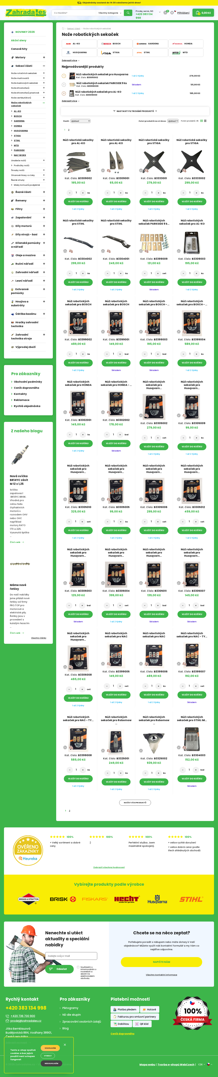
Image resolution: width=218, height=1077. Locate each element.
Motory (20, 57)
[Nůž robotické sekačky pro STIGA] (154, 161)
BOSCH (18, 116)
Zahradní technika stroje (21, 336)
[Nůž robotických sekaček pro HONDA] (78, 403)
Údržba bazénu (25, 314)
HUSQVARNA (21, 130)
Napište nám (161, 962)
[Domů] (63, 27)
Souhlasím (50, 1048)
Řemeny (20, 200)
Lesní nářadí (24, 281)
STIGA (17, 135)
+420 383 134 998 (144, 16)
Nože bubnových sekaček (24, 83)
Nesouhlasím (51, 1063)
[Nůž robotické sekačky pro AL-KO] (78, 161)
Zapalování (23, 217)
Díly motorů (23, 226)
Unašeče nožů (18, 160)
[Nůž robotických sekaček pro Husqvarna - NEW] (116, 490)
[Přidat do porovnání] (71, 171)
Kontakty (20, 394)
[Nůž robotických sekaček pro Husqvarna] (72, 76)
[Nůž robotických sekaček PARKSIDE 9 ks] (72, 84)
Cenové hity (19, 49)
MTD (16, 145)
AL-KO (17, 111)
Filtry (19, 209)
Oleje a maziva (25, 255)
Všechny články (38, 638)
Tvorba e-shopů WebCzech (176, 1064)
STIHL (17, 140)
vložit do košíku (78, 201)
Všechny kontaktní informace (161, 974)
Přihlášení (183, 12)
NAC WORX (20, 155)
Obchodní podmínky (28, 382)
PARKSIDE (19, 150)
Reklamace (21, 400)
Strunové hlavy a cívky (23, 175)
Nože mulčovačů (20, 78)
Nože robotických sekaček (21, 104)
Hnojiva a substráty (19, 303)
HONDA (18, 125)
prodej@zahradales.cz (25, 1021)
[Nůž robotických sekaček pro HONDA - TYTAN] (116, 403)
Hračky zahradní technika (24, 324)
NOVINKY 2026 (25, 32)
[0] (165, 12)
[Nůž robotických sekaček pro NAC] (116, 654)
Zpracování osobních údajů (81, 1022)
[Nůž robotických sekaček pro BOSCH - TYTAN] (154, 322)
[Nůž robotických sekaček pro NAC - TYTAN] (191, 654)
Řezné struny (18, 180)
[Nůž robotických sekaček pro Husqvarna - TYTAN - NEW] (192, 574)
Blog (65, 1028)
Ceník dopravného (26, 388)
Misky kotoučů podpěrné (27, 185)
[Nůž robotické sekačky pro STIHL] (78, 241)
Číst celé (15, 542)
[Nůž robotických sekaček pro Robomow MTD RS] (116, 741)
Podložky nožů (21, 165)
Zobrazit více (69, 60)
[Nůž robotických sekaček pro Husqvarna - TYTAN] (192, 490)
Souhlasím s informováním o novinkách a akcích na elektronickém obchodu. (88, 972)
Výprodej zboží (25, 347)
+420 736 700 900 (23, 1016)
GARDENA (19, 120)
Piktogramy (70, 1008)
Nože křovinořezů (20, 87)
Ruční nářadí (24, 264)
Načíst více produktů (135, 802)
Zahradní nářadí (27, 272)
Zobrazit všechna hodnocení (109, 867)
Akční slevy (18, 40)
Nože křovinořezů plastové (25, 92)
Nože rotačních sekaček (24, 73)
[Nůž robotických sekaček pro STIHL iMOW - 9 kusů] (192, 738)
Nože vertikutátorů (21, 97)
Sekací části (23, 66)
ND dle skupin (71, 1015)
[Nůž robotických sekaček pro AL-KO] (72, 93)
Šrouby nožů (17, 170)
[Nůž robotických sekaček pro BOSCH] (78, 322)
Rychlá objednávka (27, 406)
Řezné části (23, 192)
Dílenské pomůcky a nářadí (25, 245)
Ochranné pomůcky (20, 291)
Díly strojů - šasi (26, 234)
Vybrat (48, 1055)
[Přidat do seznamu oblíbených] (65, 170)
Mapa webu (147, 1064)
